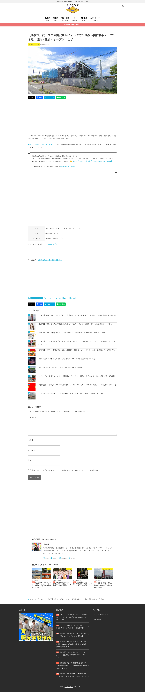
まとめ (49, 298)
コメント (32, 417)
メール (31, 450)
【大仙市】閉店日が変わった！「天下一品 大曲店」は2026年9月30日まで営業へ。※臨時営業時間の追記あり (77, 316)
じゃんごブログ (69, 687)
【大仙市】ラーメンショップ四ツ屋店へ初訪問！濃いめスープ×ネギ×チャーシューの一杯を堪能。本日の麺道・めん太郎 (77, 343)
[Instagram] (63, 558)
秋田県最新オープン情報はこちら (50, 260)
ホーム (32, 599)
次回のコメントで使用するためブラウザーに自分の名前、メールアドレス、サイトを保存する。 (64, 470)
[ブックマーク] (49, 97)
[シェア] (39, 97)
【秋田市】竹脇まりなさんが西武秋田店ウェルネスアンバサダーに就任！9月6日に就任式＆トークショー (76, 324)
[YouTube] (72, 558)
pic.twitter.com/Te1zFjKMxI (101, 161)
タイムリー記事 (57, 298)
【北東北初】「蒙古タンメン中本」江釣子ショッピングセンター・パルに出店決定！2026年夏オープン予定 (77, 385)
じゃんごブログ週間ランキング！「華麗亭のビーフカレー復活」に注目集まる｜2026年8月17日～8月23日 (76, 376)
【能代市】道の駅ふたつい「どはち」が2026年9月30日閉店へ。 (61, 367)
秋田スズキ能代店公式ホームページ (41, 144)
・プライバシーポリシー (100, 614)
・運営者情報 (96, 619)
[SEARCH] (123, 6)
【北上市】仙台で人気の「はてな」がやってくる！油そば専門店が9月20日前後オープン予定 (71, 393)
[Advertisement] (72, 116)
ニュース (66, 298)
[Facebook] (54, 558)
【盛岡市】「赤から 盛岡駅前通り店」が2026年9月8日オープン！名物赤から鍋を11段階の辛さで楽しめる (76, 350)
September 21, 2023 (67, 166)
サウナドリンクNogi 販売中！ (72, 24)
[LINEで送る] (61, 97)
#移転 (81, 161)
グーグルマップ (50, 244)
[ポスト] (31, 97)
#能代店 (74, 161)
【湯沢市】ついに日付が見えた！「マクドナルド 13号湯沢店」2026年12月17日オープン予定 (72, 333)
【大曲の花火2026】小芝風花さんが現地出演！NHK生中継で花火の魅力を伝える (67, 359)
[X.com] (46, 558)
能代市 (73, 298)
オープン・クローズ (34, 44)
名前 (30, 440)
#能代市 (87, 161)
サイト (30, 460)
